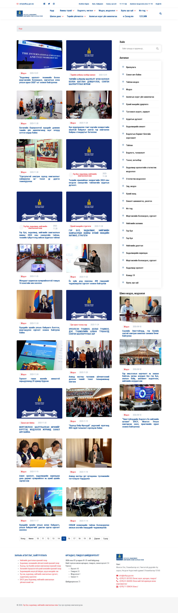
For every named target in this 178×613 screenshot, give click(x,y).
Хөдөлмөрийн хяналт (135, 126)
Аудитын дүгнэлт (134, 119)
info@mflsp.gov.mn (26, 4)
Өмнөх (31, 539)
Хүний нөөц (131, 193)
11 (43, 539)
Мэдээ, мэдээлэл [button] (107, 10)
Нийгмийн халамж (134, 223)
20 (90, 539)
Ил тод (129, 208)
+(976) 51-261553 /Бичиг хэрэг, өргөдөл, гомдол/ (137, 578)
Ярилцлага (131, 67)
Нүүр (52, 10)
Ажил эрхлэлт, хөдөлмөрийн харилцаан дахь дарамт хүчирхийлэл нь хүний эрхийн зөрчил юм (39, 478)
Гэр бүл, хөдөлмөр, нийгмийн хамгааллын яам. (40, 605)
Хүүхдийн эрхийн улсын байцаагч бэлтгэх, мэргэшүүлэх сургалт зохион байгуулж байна (39, 330)
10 (38, 539)
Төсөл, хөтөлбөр (133, 160)
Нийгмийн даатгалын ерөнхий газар (33, 560)
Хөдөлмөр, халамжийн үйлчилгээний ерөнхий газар (39, 563)
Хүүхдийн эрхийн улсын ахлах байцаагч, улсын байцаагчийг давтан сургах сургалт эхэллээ (39, 527)
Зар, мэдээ (131, 186)
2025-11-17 (34, 521)
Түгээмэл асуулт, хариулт (138, 111)
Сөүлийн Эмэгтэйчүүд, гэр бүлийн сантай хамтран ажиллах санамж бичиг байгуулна (140, 333)
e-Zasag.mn (128, 16)
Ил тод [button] (142, 10)
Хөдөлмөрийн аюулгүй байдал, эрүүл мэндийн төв (39, 571)
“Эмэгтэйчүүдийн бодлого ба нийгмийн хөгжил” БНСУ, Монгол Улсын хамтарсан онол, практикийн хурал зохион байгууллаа (140, 423)
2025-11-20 (83, 372)
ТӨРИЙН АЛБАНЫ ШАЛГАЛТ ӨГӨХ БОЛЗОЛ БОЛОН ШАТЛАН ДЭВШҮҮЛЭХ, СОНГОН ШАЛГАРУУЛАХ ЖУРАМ (89, 81)
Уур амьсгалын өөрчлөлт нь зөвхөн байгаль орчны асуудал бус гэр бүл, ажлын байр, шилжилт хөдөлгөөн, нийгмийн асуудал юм (140, 377)
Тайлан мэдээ (132, 82)
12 (48, 539)
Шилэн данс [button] (55, 16)
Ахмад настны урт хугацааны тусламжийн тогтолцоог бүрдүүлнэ (89, 477)
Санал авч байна (27, 423)
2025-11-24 (34, 323)
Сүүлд (105, 539)
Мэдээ (23, 73)
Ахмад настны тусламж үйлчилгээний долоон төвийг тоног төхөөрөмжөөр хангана (89, 379)
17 (74, 539)
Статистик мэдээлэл (136, 179)
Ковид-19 (130, 275)
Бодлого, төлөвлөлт (135, 152)
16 (69, 539)
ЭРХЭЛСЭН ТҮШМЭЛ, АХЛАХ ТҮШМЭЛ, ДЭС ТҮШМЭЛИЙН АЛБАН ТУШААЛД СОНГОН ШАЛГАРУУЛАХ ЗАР (89, 331)
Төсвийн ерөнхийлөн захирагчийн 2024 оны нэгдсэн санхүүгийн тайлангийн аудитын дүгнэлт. (89, 182)
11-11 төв (123, 4)
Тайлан (129, 145)
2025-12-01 (34, 73)
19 (85, 539)
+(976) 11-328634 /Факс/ (128, 587)
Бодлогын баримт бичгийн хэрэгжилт (138, 136)
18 (79, 539)
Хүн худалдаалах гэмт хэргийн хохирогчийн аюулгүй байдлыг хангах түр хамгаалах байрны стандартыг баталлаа (89, 129)
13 (53, 539)
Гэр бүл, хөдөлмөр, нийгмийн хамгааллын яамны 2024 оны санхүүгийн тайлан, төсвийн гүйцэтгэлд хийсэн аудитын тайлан (39, 235)
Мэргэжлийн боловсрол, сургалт (141, 216)
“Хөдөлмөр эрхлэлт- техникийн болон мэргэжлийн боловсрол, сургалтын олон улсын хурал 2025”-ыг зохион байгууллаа (39, 80)
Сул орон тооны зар (78, 325)
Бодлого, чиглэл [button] (85, 10)
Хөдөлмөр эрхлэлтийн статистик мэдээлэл (141, 169)
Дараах (97, 539)
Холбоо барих (84, 4)
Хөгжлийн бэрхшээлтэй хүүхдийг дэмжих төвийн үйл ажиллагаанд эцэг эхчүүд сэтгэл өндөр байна (39, 130)
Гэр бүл (129, 231)
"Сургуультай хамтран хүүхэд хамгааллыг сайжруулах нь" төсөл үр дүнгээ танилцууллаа (39, 179)
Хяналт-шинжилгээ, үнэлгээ (139, 201)
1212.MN (143, 16)
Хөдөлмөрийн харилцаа (137, 253)
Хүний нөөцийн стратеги (80, 226)
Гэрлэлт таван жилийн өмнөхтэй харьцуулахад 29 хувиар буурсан (39, 379)
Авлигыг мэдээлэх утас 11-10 (141, 4)
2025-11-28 (34, 123)
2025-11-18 (83, 472)
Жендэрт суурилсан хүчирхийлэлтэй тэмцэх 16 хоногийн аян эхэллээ (39, 281)
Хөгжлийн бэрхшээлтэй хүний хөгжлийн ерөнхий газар (40, 569)
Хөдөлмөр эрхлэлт (134, 268)
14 (59, 539)
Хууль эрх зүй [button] (127, 10)
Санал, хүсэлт (111, 4)
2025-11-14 (83, 521)
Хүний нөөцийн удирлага (137, 104)
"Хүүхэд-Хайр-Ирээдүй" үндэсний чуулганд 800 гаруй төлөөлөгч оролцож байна (89, 426)
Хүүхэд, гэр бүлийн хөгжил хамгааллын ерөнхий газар (40, 566)
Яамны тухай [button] (66, 10)
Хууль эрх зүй (132, 283)
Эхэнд (23, 539)
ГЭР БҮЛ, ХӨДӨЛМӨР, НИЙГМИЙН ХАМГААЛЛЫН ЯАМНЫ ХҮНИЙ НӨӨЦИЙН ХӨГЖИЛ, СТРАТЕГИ (89, 233)
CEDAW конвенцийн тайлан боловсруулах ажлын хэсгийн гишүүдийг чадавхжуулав (89, 526)
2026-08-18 (137, 327)
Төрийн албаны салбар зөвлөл (82, 75)
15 (64, 539)
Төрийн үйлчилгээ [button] (75, 16)
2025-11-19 (83, 421)
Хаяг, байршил (97, 4)
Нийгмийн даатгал (134, 245)
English (158, 4)
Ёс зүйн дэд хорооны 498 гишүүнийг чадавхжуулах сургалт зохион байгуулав (89, 282)
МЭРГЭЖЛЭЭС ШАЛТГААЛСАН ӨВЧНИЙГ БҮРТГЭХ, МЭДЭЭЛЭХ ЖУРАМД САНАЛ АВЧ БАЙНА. (39, 429)
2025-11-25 (34, 276)
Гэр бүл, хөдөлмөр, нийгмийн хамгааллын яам (85, 175)
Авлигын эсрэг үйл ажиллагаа (103, 16)
